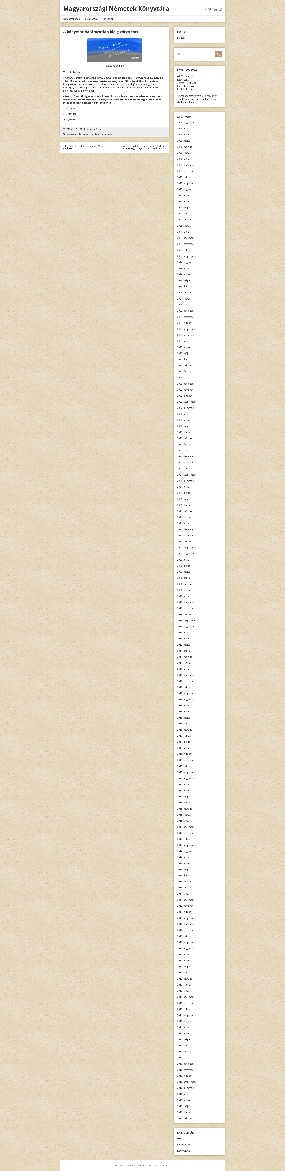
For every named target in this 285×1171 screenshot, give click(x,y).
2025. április (183, 213)
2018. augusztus (185, 699)
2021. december (185, 456)
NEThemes (165, 1165)
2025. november (185, 171)
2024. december (185, 237)
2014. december (185, 826)
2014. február (184, 887)
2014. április (183, 875)
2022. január (183, 450)
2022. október (184, 395)
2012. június (183, 960)
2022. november (185, 389)
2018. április (183, 723)
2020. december (185, 529)
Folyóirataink (91, 18)
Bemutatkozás (71, 18)
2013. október (184, 911)
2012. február (184, 984)
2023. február (184, 371)
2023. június (183, 347)
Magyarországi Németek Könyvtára (116, 8)
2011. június (183, 1033)
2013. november (185, 905)
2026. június (183, 134)
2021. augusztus (185, 480)
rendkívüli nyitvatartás (101, 134)
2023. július (183, 341)
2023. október (184, 322)
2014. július (183, 857)
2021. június (183, 492)
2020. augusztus (185, 553)
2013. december (185, 899)
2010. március (184, 1118)
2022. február (184, 444)
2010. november (185, 1069)
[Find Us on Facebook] (205, 9)
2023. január (183, 377)
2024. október (184, 249)
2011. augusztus (185, 1021)
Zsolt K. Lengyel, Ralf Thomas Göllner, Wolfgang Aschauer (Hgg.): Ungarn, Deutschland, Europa (143, 147)
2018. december (185, 675)
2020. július (183, 559)
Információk (95, 129)
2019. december (185, 602)
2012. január (183, 990)
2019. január (183, 668)
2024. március (184, 292)
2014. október (184, 839)
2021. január (183, 523)
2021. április (183, 505)
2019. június (183, 638)
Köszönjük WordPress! (125, 1165)
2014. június (183, 863)
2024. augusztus (185, 262)
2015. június (183, 790)
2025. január (183, 231)
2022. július (183, 414)
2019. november (185, 608)
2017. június (183, 741)
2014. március (184, 881)
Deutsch (181, 31)
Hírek (85, 129)
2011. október (184, 1009)
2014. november (185, 833)
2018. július (183, 705)
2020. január (183, 596)
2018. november (185, 681)
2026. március (184, 146)
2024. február (184, 298)
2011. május (183, 1039)
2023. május (183, 353)
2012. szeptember (186, 942)
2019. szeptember (186, 620)
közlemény (84, 134)
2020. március (184, 584)
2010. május (183, 1106)
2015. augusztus (185, 778)
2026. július (183, 128)
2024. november (185, 243)
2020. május (183, 571)
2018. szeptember (186, 693)
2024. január (183, 304)
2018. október (184, 687)
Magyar (181, 37)
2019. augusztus (185, 626)
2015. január (183, 820)
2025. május (183, 207)
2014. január (183, 893)
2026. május (183, 140)
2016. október (184, 753)
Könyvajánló (183, 1150)
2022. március (184, 438)
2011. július (183, 1027)
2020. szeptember (186, 547)
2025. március (184, 219)
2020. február (184, 590)
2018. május (183, 717)
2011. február (184, 1051)
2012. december (185, 924)
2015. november (185, 760)
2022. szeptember (186, 401)
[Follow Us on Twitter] (209, 9)
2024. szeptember (186, 256)
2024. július (183, 268)
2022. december (185, 383)
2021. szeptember (186, 474)
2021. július (183, 486)
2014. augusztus (185, 851)
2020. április (183, 577)
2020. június (183, 565)
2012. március (184, 978)
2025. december (185, 165)
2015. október (184, 766)
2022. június (183, 420)
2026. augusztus (185, 122)
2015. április (183, 802)
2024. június (183, 274)
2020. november (185, 535)
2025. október (184, 177)
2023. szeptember (186, 329)
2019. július (183, 632)
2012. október (184, 936)
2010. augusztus (185, 1087)
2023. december (185, 310)
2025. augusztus (185, 189)
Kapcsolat (107, 18)
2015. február (184, 814)
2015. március (184, 808)
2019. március (184, 656)
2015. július (183, 784)
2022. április (183, 432)
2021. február (184, 517)
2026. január (183, 158)
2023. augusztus (185, 334)
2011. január (183, 1057)
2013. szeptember (186, 918)
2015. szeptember (186, 772)
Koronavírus (71, 134)
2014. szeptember (186, 845)
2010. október (184, 1075)
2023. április (183, 359)
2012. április (183, 972)
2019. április (183, 650)
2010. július (183, 1094)
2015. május (183, 796)
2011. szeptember (186, 1015)
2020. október (184, 541)
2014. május (183, 869)
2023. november (185, 316)
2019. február (184, 662)
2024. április (183, 286)
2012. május (183, 966)
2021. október (184, 468)
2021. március (184, 511)
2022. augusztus (185, 407)
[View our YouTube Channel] (215, 9)
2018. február (184, 735)
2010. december (185, 1063)
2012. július (183, 954)
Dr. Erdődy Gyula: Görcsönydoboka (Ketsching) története (85, 147)
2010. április (183, 1112)
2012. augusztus (185, 948)
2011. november (185, 1002)
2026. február (184, 152)
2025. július (183, 195)
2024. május (183, 280)
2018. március (184, 729)
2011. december (185, 996)
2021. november (185, 462)
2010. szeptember (186, 1081)
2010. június (183, 1100)
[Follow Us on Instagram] (220, 9)
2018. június (183, 711)
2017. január (183, 748)
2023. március (184, 365)
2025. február (184, 225)
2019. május (183, 644)
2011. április (183, 1045)
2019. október (184, 614)
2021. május (183, 499)
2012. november (185, 930)
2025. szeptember (186, 183)
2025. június (183, 201)
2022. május (183, 426)
